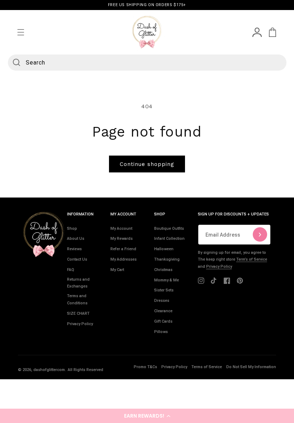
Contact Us (77, 259)
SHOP (159, 214)
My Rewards (121, 238)
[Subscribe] (260, 234)
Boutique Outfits (169, 228)
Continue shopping (147, 164)
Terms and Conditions (77, 299)
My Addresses (123, 259)
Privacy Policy (80, 324)
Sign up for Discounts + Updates (233, 214)
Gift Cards (163, 321)
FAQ (70, 269)
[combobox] (147, 62)
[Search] (16, 62)
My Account (121, 228)
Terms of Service (206, 367)
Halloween (164, 249)
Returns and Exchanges (78, 283)
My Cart (117, 269)
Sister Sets (164, 290)
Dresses (161, 300)
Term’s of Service (251, 259)
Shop (72, 228)
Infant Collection (169, 238)
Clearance (163, 311)
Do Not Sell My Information (251, 367)
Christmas (163, 269)
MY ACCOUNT (123, 214)
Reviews (74, 249)
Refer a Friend (123, 249)
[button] (147, 416)
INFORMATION (80, 214)
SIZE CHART (78, 313)
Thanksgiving (167, 259)
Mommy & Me (166, 280)
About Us (75, 238)
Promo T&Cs (145, 367)
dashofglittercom (49, 369)
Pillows (161, 331)
